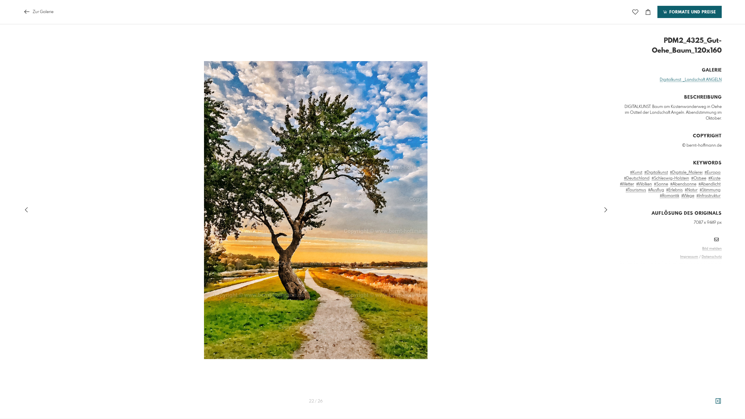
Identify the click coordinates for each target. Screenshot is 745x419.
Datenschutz (712, 257)
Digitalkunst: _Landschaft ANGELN (691, 80)
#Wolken (644, 184)
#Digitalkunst (656, 173)
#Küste (714, 178)
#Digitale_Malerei (686, 173)
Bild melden (712, 249)
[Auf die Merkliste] (635, 12)
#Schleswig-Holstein (670, 178)
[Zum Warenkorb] (648, 12)
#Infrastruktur (708, 196)
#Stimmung (710, 190)
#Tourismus (636, 190)
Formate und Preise (692, 12)
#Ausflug (656, 190)
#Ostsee (698, 178)
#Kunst (636, 173)
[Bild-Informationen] (718, 401)
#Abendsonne (683, 184)
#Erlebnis (674, 190)
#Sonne (661, 184)
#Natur (691, 190)
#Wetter (627, 184)
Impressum (689, 257)
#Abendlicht (709, 184)
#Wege (687, 196)
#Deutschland (637, 178)
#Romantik (669, 196)
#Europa (713, 173)
